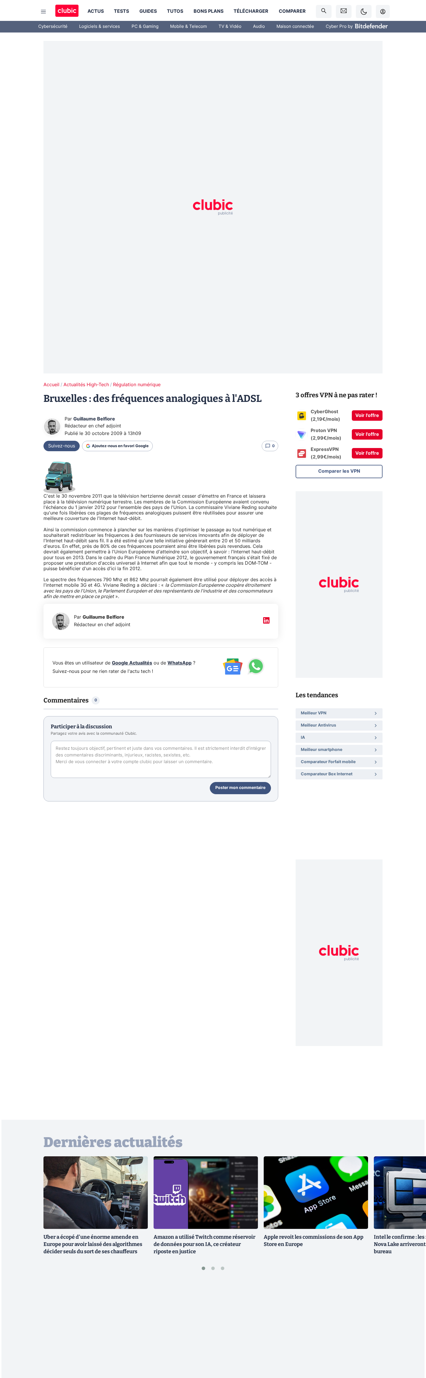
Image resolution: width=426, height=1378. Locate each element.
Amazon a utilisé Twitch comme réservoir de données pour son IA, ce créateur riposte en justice (204, 1244)
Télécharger (251, 11)
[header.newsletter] (343, 11)
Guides (148, 11)
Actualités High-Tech (86, 384)
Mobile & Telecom (188, 26)
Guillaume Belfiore (94, 419)
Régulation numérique (137, 384)
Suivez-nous (61, 446)
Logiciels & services (99, 26)
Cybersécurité (53, 26)
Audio (259, 26)
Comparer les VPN (339, 471)
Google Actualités (132, 663)
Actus (96, 11)
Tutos (175, 11)
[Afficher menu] (43, 11)
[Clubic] (67, 11)
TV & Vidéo (230, 26)
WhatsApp (180, 663)
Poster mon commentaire (240, 788)
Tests (121, 11)
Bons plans (208, 11)
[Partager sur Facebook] (411, 1328)
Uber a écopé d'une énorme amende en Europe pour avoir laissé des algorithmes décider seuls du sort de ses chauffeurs (92, 1244)
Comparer (292, 11)
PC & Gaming (145, 26)
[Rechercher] (323, 11)
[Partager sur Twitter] (411, 1347)
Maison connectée (295, 26)
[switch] (364, 11)
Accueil (51, 384)
